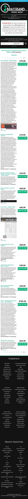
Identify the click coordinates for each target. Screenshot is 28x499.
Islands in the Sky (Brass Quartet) (7, 135)
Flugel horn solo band (7, 450)
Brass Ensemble (9, 39)
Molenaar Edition (21, 387)
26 (7, 468)
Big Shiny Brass (7, 373)
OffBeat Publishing (20, 399)
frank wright (7, 452)
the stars (7, 480)
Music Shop (20, 391)
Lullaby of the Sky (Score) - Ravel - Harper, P (7, 265)
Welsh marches (20, 466)
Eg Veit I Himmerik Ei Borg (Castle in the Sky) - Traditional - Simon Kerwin (9, 174)
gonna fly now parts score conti (7, 473)
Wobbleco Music (20, 421)
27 (7, 454)
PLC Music (7, 415)
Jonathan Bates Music (7, 389)
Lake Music (7, 401)
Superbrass (7, 427)
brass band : (21, 458)
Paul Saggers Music (20, 401)
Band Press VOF (7, 369)
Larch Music (7, 402)
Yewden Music (20, 427)
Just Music (7, 393)
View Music (4, 130)
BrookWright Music (7, 375)
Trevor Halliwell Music (21, 415)
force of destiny (7, 448)
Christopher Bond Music (20, 363)
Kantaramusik (7, 395)
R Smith (7, 419)
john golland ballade (20, 483)
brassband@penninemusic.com (14, 18)
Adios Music (7, 363)
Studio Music (7, 425)
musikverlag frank (21, 393)
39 (20, 446)
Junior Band (15, 39)
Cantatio (7, 378)
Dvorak (7, 462)
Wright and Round (20, 425)
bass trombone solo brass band (7, 487)
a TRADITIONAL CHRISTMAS (7, 477)
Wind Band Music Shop (21, 0)
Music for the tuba (20, 464)
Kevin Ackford (7, 397)
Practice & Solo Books (15, 41)
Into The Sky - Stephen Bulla (8, 207)
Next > (24, 57)
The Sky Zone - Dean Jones (7, 340)
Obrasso (21, 397)
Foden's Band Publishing (20, 371)
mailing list (9, 14)
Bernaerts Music (7, 371)
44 (20, 454)
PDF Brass (20, 402)
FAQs (17, 495)
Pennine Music (7, 411)
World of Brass (20, 423)
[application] (14, 201)
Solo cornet (20, 485)
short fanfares (20, 450)
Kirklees (7, 399)
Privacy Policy (12, 495)
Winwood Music (20, 419)
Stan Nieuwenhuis (7, 423)
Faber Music (20, 369)
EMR (21, 367)
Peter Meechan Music (7, 413)
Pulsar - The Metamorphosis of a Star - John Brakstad (8, 301)
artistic (20, 460)
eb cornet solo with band (7, 482)
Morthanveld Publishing (20, 389)
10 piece (21, 481)
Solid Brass (7, 421)
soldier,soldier (7, 456)
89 (7, 475)
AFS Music (7, 365)
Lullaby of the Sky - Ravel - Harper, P (7, 245)
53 (7, 478)
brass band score (7, 470)
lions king (20, 470)
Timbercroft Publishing (20, 413)
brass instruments (21, 448)
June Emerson (7, 391)
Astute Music (7, 367)
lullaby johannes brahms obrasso (20, 477)
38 (7, 458)
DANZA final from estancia (7, 484)
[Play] (1, 201)
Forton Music (21, 373)
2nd (21, 462)
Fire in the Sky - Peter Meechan (9, 60)
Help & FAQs (14, 46)
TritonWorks (20, 417)
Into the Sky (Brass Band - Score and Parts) (7, 286)
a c (20, 456)
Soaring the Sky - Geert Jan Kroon (7, 188)
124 (20, 480)
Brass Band (3, 39)
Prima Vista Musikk (7, 417)
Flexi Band (20, 39)
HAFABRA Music (20, 378)
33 (20, 472)
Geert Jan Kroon (20, 375)
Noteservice (20, 395)
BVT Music (7, 376)
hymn (7, 464)
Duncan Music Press (20, 365)
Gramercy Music (20, 376)
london (20, 452)
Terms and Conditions (5, 495)
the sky (7, 446)
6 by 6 (20, 468)
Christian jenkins (7, 466)
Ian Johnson (7, 387)
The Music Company (20, 411)
